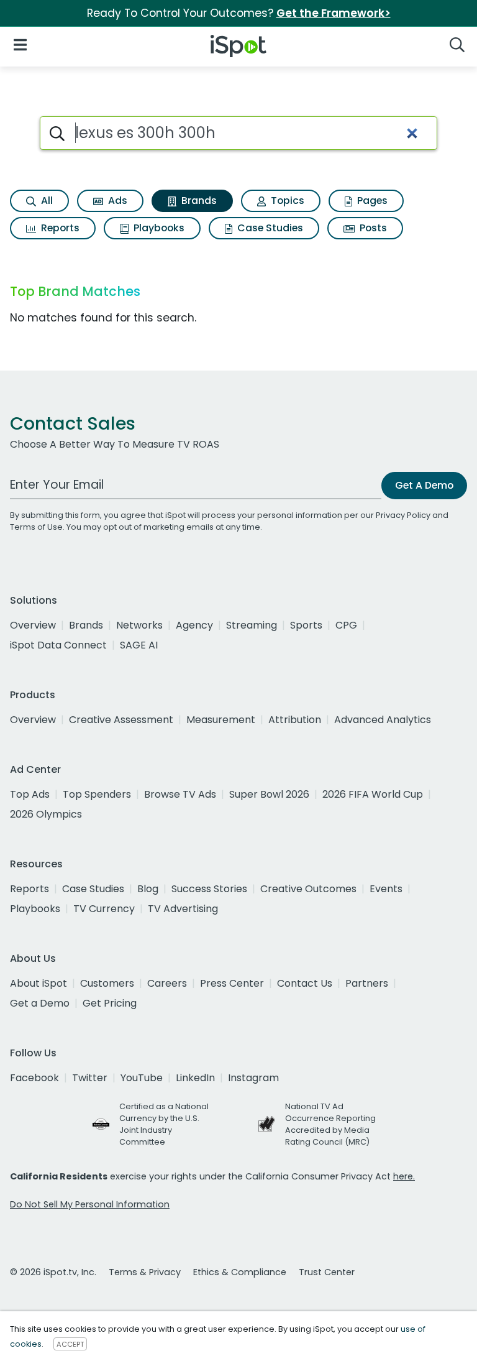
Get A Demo (424, 485)
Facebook (34, 1078)
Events (386, 889)
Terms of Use (36, 527)
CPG (346, 625)
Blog (147, 889)
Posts (372, 228)
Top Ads (30, 794)
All (46, 200)
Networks (139, 625)
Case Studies (269, 228)
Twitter (89, 1078)
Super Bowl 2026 (269, 794)
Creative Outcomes (308, 889)
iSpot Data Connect (58, 645)
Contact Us (304, 983)
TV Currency (104, 909)
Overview (33, 625)
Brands (198, 200)
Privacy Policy (403, 515)
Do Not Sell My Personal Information (90, 1204)
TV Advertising (183, 909)
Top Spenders (97, 794)
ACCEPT (70, 1344)
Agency (194, 625)
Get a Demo (40, 1003)
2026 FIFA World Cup (372, 794)
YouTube (141, 1078)
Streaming (251, 625)
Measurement (220, 720)
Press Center (232, 983)
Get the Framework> (333, 13)
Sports (306, 625)
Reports (59, 228)
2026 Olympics (46, 814)
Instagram (253, 1078)
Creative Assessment (121, 720)
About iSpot (38, 983)
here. (404, 1176)
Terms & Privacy (145, 1272)
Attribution (294, 720)
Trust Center (327, 1272)
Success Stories (209, 889)
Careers (167, 983)
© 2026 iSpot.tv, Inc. (53, 1272)
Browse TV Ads (180, 794)
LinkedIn (195, 1078)
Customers (107, 983)
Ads (116, 200)
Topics (286, 200)
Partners (366, 983)
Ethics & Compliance (239, 1272)
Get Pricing (110, 1003)
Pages (371, 200)
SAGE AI (139, 645)
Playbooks (157, 228)
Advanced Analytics (382, 720)
